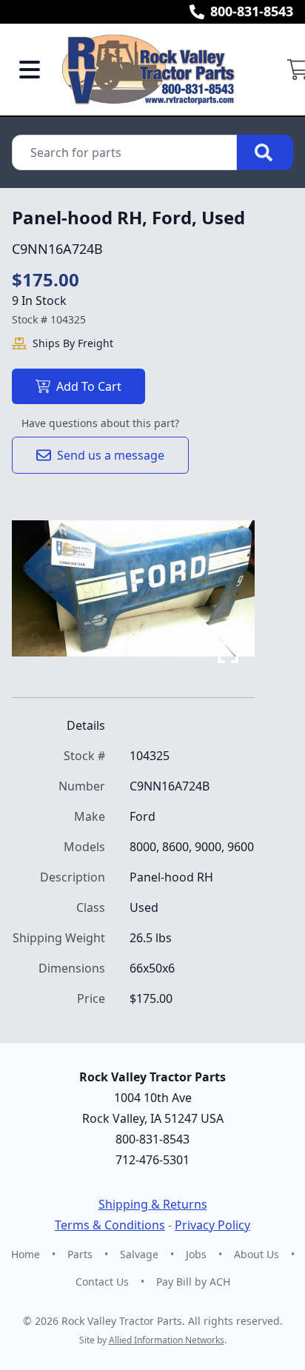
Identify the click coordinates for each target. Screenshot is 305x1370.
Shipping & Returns (152, 1204)
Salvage (139, 1254)
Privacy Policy (212, 1225)
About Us (256, 1254)
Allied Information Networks (166, 1340)
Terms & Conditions (110, 1225)
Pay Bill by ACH (193, 1282)
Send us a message (110, 455)
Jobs (196, 1254)
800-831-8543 (251, 11)
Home (25, 1254)
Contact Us (102, 1282)
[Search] (265, 152)
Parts (80, 1254)
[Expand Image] (228, 653)
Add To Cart (88, 386)
